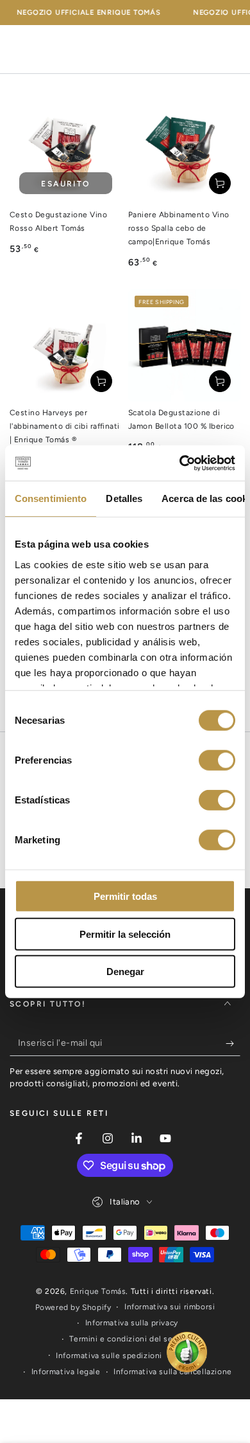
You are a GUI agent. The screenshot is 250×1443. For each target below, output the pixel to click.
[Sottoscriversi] (233, 1043)
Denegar (125, 971)
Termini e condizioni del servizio (131, 1338)
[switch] (217, 760)
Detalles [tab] (124, 498)
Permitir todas (125, 896)
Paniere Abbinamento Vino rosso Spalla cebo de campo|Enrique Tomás (178, 228)
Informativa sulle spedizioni (109, 1355)
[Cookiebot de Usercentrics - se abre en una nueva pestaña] (179, 462)
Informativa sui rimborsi (169, 1306)
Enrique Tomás (98, 1291)
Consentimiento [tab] (51, 498)
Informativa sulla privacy (131, 1322)
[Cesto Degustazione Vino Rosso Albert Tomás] (66, 147)
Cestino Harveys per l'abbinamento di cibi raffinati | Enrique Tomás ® (65, 426)
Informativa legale (66, 1371)
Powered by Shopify (73, 1307)
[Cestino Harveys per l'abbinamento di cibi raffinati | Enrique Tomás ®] (66, 345)
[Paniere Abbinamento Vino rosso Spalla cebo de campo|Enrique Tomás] (184, 147)
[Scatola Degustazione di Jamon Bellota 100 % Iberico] (184, 345)
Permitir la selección (125, 933)
